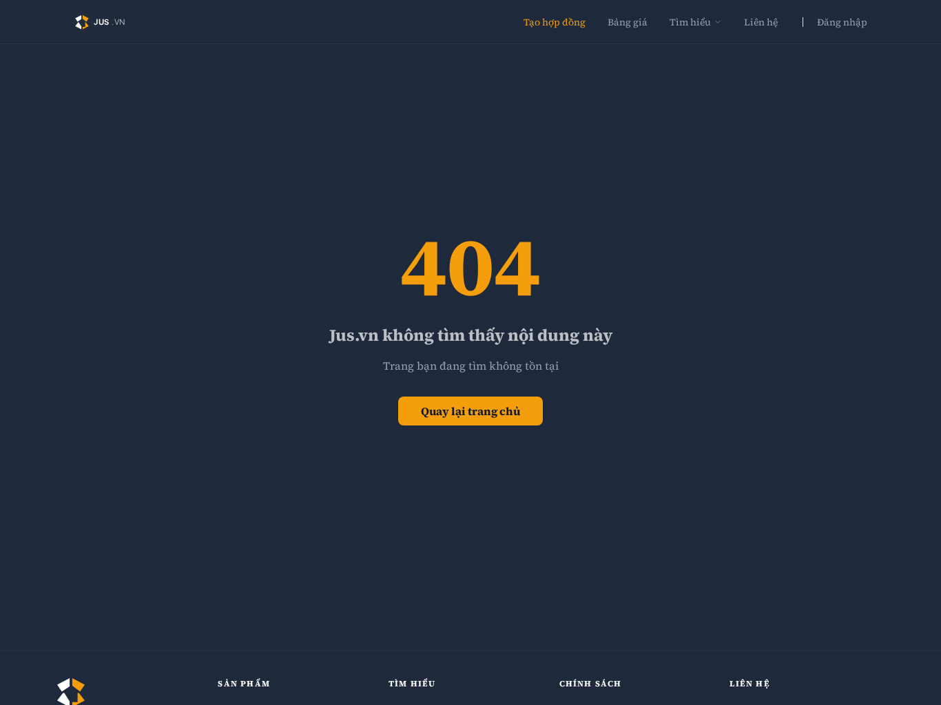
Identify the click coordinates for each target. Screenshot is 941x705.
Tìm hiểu (690, 22)
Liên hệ (761, 22)
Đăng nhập (842, 22)
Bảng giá (628, 22)
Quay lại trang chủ (470, 411)
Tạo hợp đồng (555, 22)
